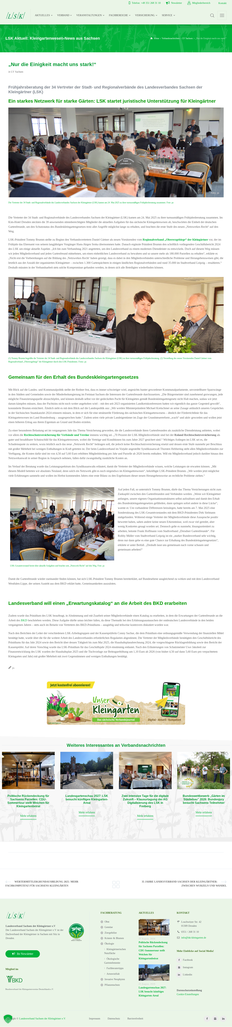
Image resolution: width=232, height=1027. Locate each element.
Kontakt (222, 3)
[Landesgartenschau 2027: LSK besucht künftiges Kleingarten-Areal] (86, 770)
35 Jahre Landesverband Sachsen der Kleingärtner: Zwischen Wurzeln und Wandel (184, 883)
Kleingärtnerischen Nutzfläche (115, 951)
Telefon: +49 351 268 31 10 (146, 3)
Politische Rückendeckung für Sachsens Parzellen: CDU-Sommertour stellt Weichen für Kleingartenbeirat (153, 950)
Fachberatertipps (115, 968)
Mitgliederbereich (201, 3)
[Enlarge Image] (62, 315)
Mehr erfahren (28, 815)
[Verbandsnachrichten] (116, 884)
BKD (24, 620)
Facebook (188, 960)
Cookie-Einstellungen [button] (188, 994)
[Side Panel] (222, 15)
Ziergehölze (111, 932)
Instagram (188, 967)
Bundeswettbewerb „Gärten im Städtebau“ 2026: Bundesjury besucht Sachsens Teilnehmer (204, 799)
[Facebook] (207, 1019)
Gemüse (109, 927)
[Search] (212, 15)
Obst (107, 921)
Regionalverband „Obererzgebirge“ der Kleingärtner (175, 239)
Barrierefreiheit (135, 1018)
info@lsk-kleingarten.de (193, 937)
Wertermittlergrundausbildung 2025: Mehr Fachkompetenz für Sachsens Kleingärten (41, 883)
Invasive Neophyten (115, 979)
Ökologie (109, 943)
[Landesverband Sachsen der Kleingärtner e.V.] (15, 15)
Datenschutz (114, 1018)
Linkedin (187, 974)
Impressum (94, 1018)
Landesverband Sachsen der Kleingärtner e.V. (42, 1018)
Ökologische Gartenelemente (112, 960)
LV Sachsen (17, 71)
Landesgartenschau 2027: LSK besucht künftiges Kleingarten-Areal (86, 799)
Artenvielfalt (113, 974)
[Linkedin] (223, 1019)
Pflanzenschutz (112, 985)
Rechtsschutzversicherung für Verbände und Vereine (56, 434)
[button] (8, 1019)
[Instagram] (215, 1019)
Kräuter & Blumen (114, 938)
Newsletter (176, 3)
